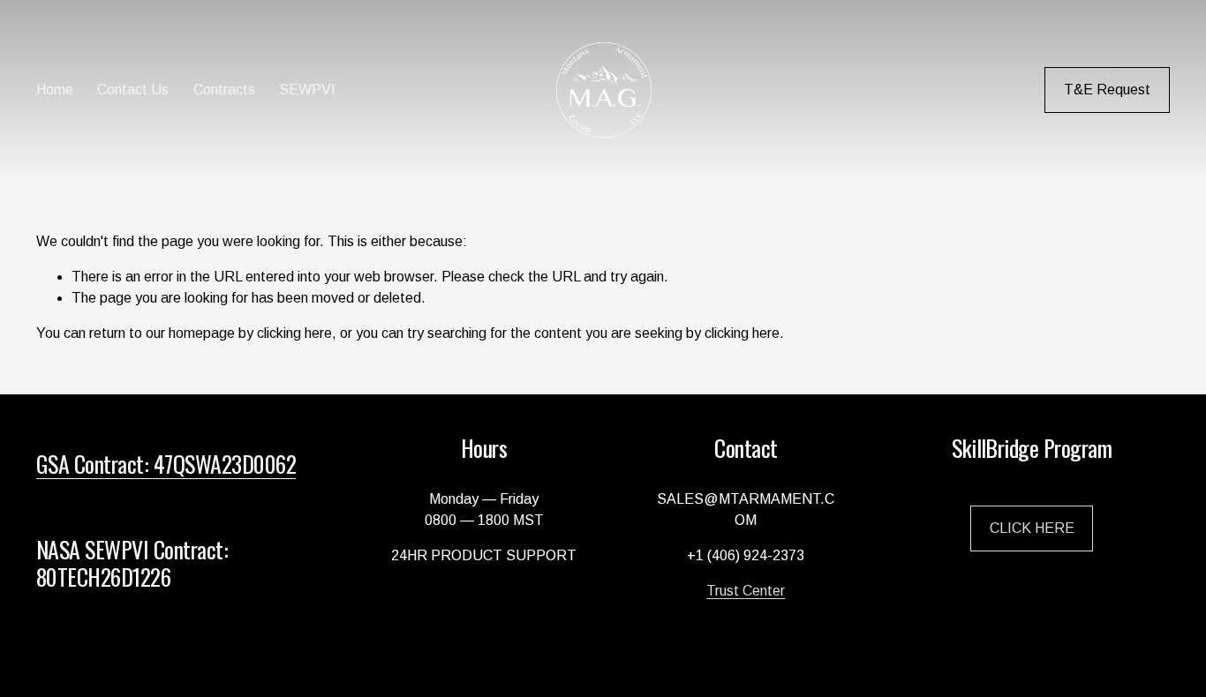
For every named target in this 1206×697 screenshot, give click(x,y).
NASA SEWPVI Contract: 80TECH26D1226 (132, 562)
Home (54, 89)
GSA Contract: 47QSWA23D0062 (166, 463)
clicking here (294, 333)
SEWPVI (307, 89)
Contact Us (133, 89)
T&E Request (1107, 89)
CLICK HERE (1032, 528)
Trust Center (745, 590)
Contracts (224, 89)
